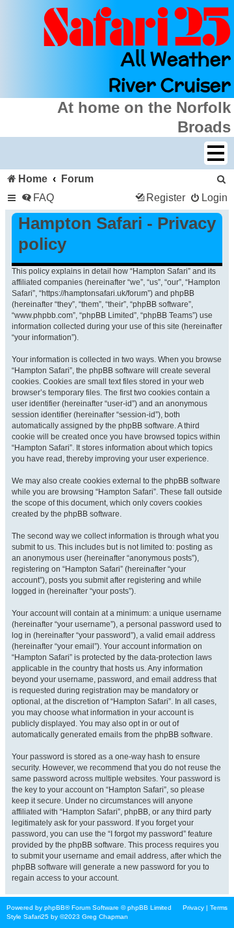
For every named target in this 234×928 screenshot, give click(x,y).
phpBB (54, 907)
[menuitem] (222, 179)
